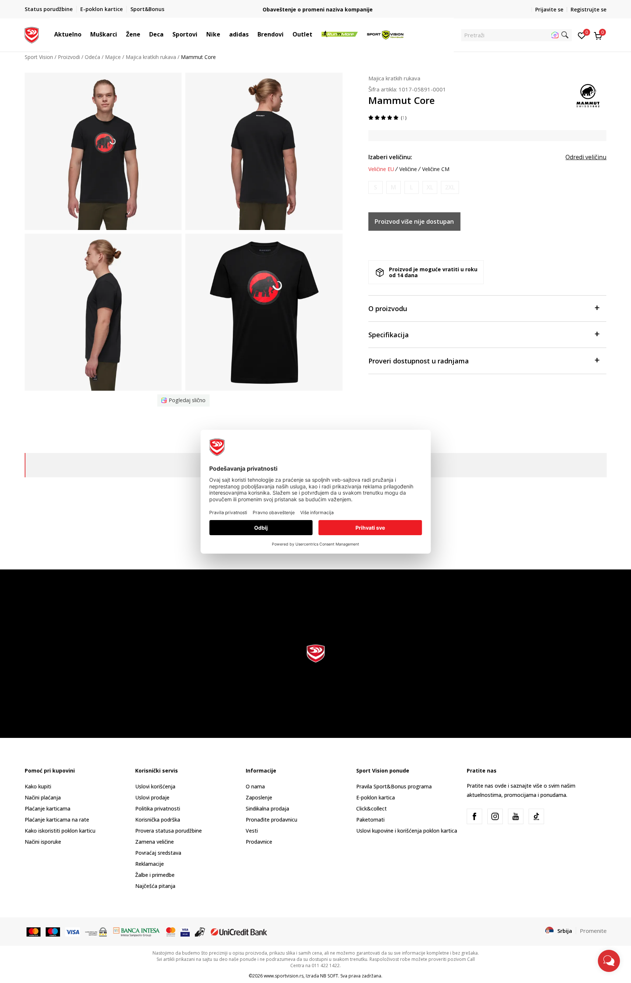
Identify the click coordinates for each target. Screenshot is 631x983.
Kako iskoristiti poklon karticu (60, 830)
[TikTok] (536, 816)
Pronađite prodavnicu (271, 819)
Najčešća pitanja (155, 885)
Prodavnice (259, 841)
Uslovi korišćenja (155, 786)
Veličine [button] (408, 169)
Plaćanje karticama (47, 808)
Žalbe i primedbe (155, 874)
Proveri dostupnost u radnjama (418, 360)
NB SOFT (329, 976)
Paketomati (370, 819)
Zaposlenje (259, 797)
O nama (255, 786)
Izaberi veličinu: (390, 157)
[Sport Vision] (32, 34)
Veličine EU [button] (381, 169)
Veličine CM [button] (435, 169)
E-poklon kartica (375, 797)
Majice (113, 56)
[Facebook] (474, 816)
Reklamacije (149, 863)
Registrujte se (588, 9)
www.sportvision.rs (284, 976)
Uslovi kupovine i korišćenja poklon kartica (406, 830)
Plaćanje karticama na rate (57, 819)
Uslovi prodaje (152, 797)
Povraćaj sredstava (158, 852)
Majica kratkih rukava (151, 56)
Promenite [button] (593, 930)
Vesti (252, 830)
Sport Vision (39, 56)
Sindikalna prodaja (267, 808)
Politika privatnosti (157, 808)
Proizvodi (69, 56)
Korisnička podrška (157, 819)
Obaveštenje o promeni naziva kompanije (315, 9)
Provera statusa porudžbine (168, 830)
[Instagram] (495, 816)
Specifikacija (388, 334)
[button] (85, 34)
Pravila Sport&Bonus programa (394, 786)
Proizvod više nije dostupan (414, 221)
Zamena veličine (154, 841)
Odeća (92, 56)
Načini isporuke (43, 841)
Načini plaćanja (43, 797)
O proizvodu (387, 308)
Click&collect (371, 808)
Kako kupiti (38, 786)
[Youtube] (515, 816)
